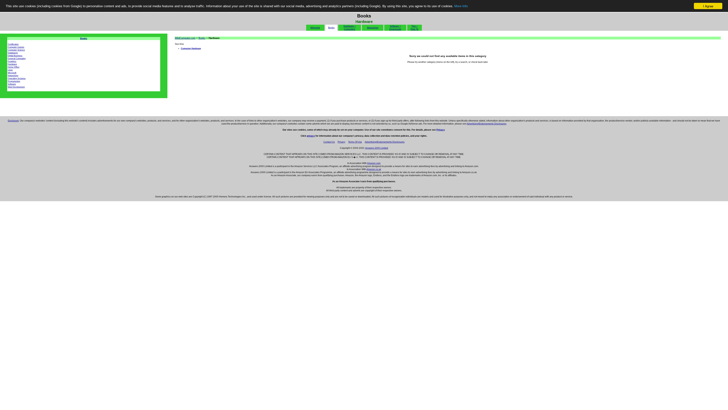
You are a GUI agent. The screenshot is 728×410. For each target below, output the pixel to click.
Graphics (12, 61)
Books (331, 27)
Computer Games (16, 47)
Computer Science (16, 50)
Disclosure (13, 120)
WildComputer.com (185, 38)
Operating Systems (17, 78)
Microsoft (12, 73)
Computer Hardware (191, 48)
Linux (10, 70)
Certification (13, 44)
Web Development (16, 87)
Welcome (315, 27)
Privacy (440, 130)
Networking (13, 75)
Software (12, 84)
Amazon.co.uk (373, 169)
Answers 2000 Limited (376, 148)
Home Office (13, 67)
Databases (13, 53)
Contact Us (329, 142)
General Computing (17, 58)
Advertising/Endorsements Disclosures (486, 123)
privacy (311, 136)
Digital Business (15, 55)
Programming (14, 81)
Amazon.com (373, 163)
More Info (461, 6)
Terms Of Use (355, 142)
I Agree (708, 6)
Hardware (12, 64)
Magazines (372, 27)
